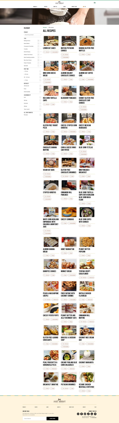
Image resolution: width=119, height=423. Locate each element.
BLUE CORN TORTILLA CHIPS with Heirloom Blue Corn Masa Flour (86, 196)
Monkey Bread (66, 271)
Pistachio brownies (68, 384)
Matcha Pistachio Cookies (67, 49)
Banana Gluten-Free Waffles (86, 49)
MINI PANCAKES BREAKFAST (84, 171)
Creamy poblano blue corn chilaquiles (69, 363)
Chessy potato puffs (51, 315)
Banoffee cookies (49, 271)
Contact (84, 407)
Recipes (32, 114)
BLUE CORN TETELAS (86, 147)
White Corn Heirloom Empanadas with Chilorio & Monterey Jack (51, 223)
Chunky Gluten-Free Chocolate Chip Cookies (86, 100)
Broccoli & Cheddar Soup (68, 338)
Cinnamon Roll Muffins (84, 316)
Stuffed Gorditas (49, 192)
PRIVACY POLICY (85, 417)
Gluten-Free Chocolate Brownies (68, 171)
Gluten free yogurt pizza (50, 126)
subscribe (52, 418)
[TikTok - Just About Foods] (88, 414)
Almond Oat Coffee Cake (86, 74)
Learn (47, 407)
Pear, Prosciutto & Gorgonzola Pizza (50, 363)
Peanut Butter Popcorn (84, 250)
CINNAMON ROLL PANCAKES (66, 193)
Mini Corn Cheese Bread (49, 74)
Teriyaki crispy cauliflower (84, 272)
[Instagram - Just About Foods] (78, 414)
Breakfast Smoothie (50, 384)
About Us (58, 407)
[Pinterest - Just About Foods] (85, 414)
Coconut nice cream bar (86, 338)
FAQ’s (95, 407)
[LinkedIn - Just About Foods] (92, 414)
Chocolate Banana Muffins (50, 148)
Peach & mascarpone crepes (51, 294)
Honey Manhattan (67, 249)
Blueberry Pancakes (68, 98)
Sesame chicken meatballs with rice (86, 385)
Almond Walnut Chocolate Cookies (68, 74)
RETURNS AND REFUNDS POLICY (88, 416)
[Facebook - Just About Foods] (81, 414)
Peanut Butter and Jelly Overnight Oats (69, 316)
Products (24, 407)
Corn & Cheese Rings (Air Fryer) (68, 148)
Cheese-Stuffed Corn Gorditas (69, 126)
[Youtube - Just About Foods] (95, 414)
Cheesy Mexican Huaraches (85, 126)
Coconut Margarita (86, 362)
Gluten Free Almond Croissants (50, 338)
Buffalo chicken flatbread (85, 294)
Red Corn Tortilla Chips (50, 99)
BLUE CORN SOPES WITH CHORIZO (85, 220)
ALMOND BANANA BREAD (49, 250)
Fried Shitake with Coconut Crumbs (68, 294)
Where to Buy (71, 407)
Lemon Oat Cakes (49, 48)
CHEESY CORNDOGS (67, 219)
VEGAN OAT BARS (49, 170)
